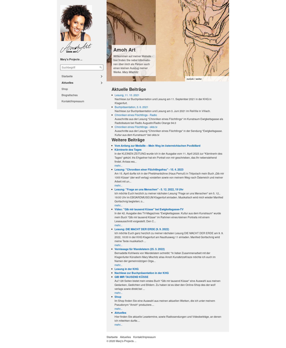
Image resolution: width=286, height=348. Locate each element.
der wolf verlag (212, 64)
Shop (65, 89)
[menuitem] (81, 76)
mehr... (118, 165)
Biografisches (70, 95)
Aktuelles (67, 83)
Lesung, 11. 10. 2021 (127, 95)
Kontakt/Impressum (73, 101)
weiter (199, 78)
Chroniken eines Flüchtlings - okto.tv (136, 127)
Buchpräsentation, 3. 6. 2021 (131, 107)
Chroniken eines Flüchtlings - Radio (136, 115)
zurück (190, 78)
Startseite (67, 76)
